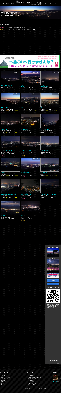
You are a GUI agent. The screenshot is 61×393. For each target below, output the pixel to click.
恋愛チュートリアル (32, 384)
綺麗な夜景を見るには (5, 378)
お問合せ (3, 384)
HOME (1, 24)
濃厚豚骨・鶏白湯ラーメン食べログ (35, 377)
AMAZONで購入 (53, 280)
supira (41, 391)
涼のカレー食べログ (32, 378)
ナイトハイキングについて (6, 377)
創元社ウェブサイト (53, 283)
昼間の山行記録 (31, 381)
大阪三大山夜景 (4, 380)
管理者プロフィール (32, 375)
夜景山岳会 (55, 381)
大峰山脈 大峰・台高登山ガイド (34, 383)
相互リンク (3, 383)
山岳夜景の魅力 (4, 375)
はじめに (2, 4)
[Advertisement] (30, 42)
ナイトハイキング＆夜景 (53, 363)
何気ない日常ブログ (32, 380)
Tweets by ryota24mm (53, 360)
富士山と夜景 (3, 381)
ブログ (55, 4)
